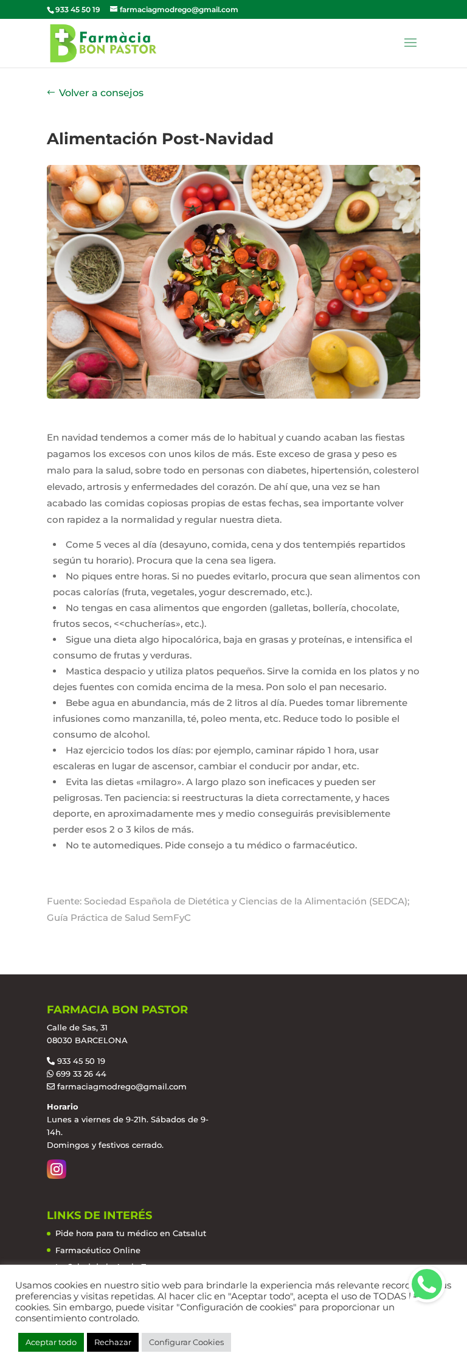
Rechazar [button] (112, 1342)
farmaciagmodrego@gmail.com (122, 1086)
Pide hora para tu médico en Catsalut (130, 1233)
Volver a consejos (101, 93)
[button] (427, 1284)
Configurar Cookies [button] (186, 1342)
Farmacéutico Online (97, 1250)
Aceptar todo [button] (51, 1342)
